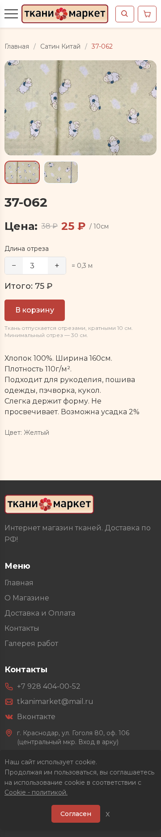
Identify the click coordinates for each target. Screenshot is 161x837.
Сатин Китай (60, 46)
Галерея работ (31, 643)
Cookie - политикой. (36, 792)
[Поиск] (124, 14)
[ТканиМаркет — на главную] (49, 504)
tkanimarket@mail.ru (55, 701)
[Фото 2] (61, 172)
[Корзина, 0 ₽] (147, 14)
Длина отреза (26, 249)
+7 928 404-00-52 (48, 686)
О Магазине (26, 598)
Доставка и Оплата (39, 613)
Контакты (21, 628)
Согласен (75, 814)
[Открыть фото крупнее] (80, 107)
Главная (16, 46)
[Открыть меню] (11, 13)
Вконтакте (36, 716)
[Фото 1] (22, 172)
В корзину (34, 310)
